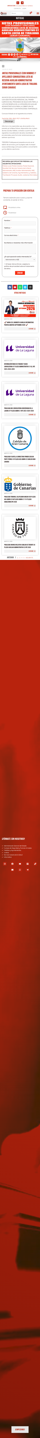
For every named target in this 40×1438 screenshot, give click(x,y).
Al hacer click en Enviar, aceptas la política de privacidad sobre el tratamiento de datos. (19, 266)
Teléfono (7, 228)
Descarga (9, 121)
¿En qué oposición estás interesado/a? (17, 256)
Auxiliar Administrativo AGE (25, 170)
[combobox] (17, 13)
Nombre (7, 220)
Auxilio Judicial (23, 175)
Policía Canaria (17, 166)
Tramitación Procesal (10, 175)
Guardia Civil (7, 168)
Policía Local (7, 166)
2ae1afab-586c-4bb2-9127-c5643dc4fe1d (15, 118)
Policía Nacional (28, 166)
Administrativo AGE (9, 170)
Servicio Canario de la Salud (21, 168)
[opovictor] (4, 13)
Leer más (31, 329)
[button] (38, 13)
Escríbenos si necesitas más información (18, 243)
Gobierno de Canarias (10, 173)
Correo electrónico (11, 235)
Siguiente (29, 558)
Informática (33, 175)
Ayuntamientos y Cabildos (27, 173)
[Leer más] (34, 329)
